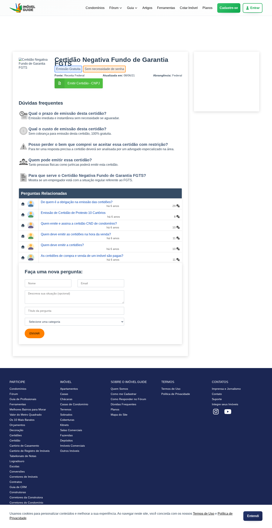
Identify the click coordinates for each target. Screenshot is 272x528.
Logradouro (17, 461)
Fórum (113, 8)
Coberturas (67, 419)
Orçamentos (17, 425)
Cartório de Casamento (24, 445)
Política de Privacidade (175, 394)
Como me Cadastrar (123, 394)
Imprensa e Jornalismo (226, 388)
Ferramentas (166, 8)
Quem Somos (119, 388)
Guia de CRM (18, 487)
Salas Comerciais (71, 430)
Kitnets (64, 425)
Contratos (16, 481)
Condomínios (95, 8)
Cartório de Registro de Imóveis (30, 450)
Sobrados (66, 414)
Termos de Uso (203, 513)
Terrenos (65, 409)
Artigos (147, 8)
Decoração (16, 430)
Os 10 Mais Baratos (22, 419)
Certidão (15, 440)
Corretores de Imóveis (24, 476)
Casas (64, 394)
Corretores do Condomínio (26, 502)
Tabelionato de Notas (23, 456)
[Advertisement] (132, 37)
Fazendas (66, 435)
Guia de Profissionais (23, 399)
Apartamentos (69, 388)
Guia (130, 8)
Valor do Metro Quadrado (26, 414)
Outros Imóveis (69, 450)
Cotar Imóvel (189, 8)
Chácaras (66, 399)
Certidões (16, 435)
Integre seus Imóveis (225, 404)
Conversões (17, 471)
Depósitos (66, 440)
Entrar (255, 8)
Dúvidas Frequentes (123, 404)
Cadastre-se (229, 8)
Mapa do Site (119, 414)
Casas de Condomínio (74, 404)
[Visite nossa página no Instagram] (216, 411)
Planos (207, 8)
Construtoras (18, 492)
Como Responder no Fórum (128, 399)
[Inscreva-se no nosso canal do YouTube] (228, 411)
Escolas (14, 466)
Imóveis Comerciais (72, 445)
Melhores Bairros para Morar (28, 409)
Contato (217, 394)
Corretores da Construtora (26, 497)
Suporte (217, 399)
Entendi (253, 516)
